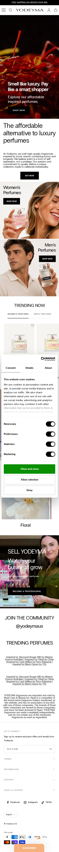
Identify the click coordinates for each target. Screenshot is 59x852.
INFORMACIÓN (11, 769)
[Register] (50, 749)
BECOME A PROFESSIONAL (27, 591)
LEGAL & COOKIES (13, 790)
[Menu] (4, 10)
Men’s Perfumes (42, 314)
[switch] (50, 434)
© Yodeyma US (10, 824)
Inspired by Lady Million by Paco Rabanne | (30, 661)
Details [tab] (30, 367)
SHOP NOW (19, 110)
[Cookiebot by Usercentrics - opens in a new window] (41, 359)
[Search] (10, 10)
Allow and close (29, 469)
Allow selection (29, 479)
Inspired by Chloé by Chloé (39, 659)
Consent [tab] (11, 367)
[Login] (49, 10)
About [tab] (48, 367)
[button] (29, 848)
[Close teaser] (13, 843)
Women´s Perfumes (18, 314)
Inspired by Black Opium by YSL (29, 664)
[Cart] (55, 10)
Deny (29, 490)
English (9, 814)
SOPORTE (9, 780)
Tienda (7, 759)
